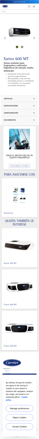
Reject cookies (19, 417)
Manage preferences (19, 408)
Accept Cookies (19, 426)
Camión (7, 373)
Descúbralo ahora (19, 166)
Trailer (7, 371)
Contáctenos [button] (19, 2)
